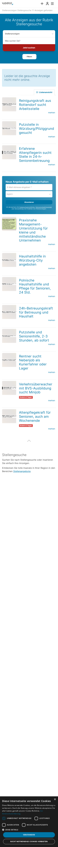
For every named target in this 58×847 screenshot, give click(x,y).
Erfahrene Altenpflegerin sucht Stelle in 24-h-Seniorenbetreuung (35, 155)
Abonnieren (29, 202)
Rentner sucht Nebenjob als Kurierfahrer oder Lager (33, 362)
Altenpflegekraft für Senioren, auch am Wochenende (35, 416)
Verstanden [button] (29, 835)
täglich (9, 194)
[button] (29, 56)
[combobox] (29, 40)
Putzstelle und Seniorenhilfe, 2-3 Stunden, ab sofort (34, 336)
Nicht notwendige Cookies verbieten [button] (29, 841)
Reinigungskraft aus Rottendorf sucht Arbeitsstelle (35, 105)
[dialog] (29, 821)
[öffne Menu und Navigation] (51, 3)
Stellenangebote (22, 471)
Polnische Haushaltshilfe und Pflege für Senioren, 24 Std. (35, 286)
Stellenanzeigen (12, 33)
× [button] (55, 799)
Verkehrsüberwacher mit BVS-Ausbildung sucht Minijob (35, 388)
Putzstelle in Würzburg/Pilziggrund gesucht (36, 128)
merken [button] (51, 112)
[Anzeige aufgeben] (42, 3)
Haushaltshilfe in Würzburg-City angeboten (32, 260)
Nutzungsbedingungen (43, 207)
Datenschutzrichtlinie (27, 207)
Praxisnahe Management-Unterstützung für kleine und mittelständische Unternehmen (33, 230)
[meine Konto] (47, 3)
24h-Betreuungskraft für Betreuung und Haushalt (36, 312)
